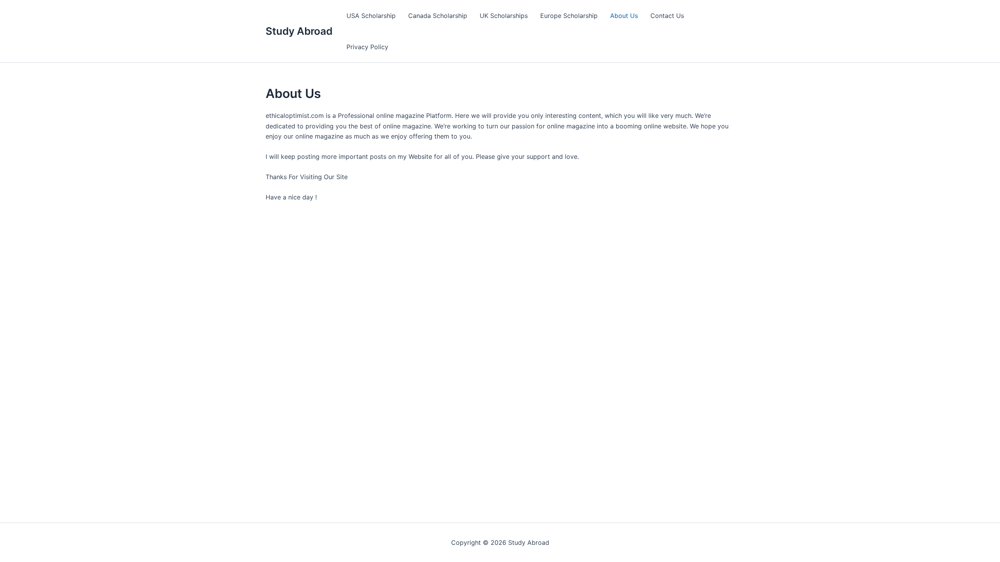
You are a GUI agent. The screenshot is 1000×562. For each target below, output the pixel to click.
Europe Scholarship (569, 16)
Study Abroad (299, 31)
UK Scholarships (504, 16)
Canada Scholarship (437, 16)
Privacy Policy (367, 47)
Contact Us (667, 16)
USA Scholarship (371, 16)
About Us (624, 16)
